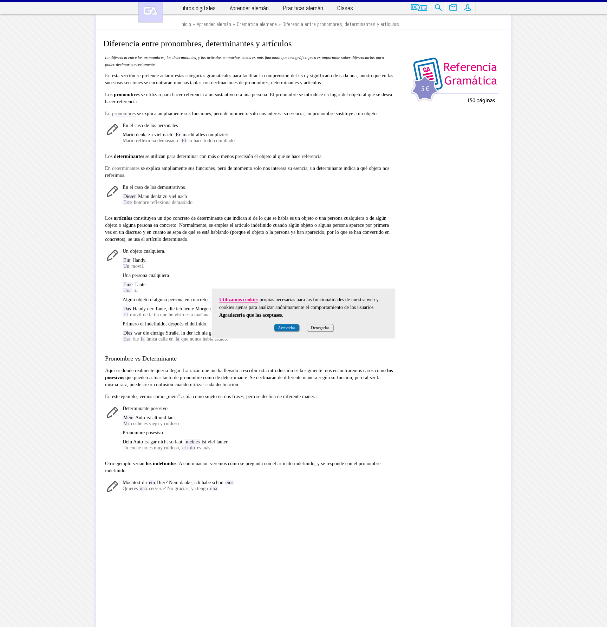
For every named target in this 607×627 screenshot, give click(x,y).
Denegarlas (320, 327)
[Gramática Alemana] (150, 12)
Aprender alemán (249, 8)
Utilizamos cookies (238, 299)
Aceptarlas (286, 327)
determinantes (125, 168)
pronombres (124, 113)
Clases (345, 8)
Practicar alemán (303, 8)
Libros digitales (198, 8)
